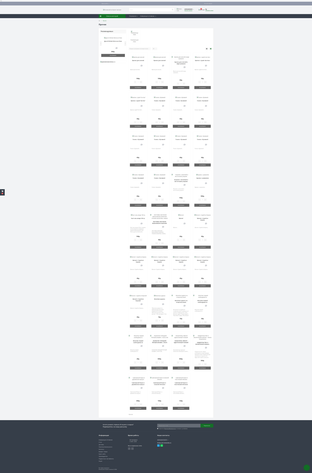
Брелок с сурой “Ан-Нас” (138, 100)
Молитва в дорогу (159, 299)
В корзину (113, 55)
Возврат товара (103, 451)
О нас (100, 442)
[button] (105, 3)
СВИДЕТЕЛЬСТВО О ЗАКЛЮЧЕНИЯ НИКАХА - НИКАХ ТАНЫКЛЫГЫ (202, 344)
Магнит (181, 218)
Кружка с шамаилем (202, 178)
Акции (100, 461)
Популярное (132, 16)
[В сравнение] (124, 38)
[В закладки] (145, 54)
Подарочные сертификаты (106, 458)
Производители (103, 456)
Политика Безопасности (170, 428)
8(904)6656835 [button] (162, 440)
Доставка (101, 444)
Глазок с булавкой (159, 100)
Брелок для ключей (138, 60)
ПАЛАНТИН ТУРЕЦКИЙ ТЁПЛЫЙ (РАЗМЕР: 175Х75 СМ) (159, 342)
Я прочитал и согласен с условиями (173, 428)
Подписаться (207, 425)
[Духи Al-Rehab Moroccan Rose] (113, 37)
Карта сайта (102, 454)
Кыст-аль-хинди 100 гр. (138, 218)
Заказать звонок (188, 10)
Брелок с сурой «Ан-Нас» (202, 60)
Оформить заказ (209, 10)
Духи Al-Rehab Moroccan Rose (113, 41)
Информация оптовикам (147, 16)
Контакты (101, 449)
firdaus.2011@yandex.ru (164, 442)
